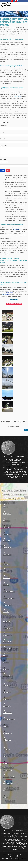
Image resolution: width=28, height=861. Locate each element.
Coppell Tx (6, 564)
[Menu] (26, 4)
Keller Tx (5, 669)
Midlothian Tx (7, 713)
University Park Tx (9, 777)
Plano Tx (5, 726)
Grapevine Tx (7, 635)
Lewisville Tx (7, 676)
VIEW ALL (26, 430)
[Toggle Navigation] (1, 813)
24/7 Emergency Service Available (14, 304)
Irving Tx (5, 662)
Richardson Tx (7, 733)
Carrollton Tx (7, 534)
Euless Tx (6, 585)
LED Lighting (18, 96)
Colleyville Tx (7, 554)
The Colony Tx (7, 770)
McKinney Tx (7, 699)
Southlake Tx (7, 763)
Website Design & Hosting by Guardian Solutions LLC (14, 856)
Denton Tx (6, 578)
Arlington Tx (7, 514)
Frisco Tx (6, 612)
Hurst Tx (5, 655)
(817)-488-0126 (5, 295)
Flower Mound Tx (8, 598)
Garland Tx (6, 621)
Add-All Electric (16, 230)
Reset (8, 171)
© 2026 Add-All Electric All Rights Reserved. (14, 859)
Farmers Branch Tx (9, 591)
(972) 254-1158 (9, 293)
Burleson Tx (6, 527)
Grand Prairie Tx (8, 628)
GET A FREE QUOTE (14, 299)
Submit (2, 171)
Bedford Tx (6, 520)
